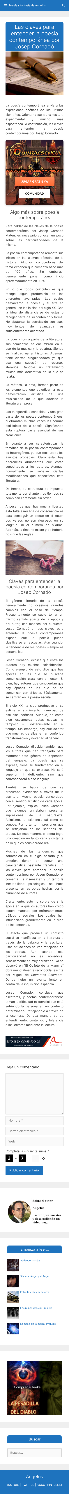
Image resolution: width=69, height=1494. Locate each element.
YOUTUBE (13, 1485)
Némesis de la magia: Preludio (38, 1323)
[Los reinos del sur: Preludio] (13, 1317)
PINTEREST (55, 1485)
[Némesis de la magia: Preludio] (13, 1333)
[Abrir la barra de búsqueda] (63, 5)
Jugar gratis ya (34, 181)
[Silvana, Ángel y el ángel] (13, 1286)
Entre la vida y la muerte (34, 1292)
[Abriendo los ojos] (13, 1270)
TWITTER (28, 1485)
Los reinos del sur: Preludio (36, 1307)
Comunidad (34, 193)
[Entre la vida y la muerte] (13, 1301)
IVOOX (41, 1485)
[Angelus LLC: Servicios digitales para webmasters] (34, 1041)
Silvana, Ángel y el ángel (34, 1276)
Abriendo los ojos (30, 1260)
